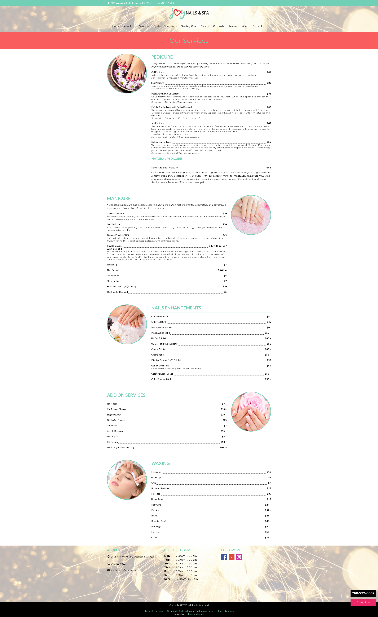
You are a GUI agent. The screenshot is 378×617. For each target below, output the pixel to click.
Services (144, 26)
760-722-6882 (167, 3)
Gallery (205, 26)
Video (245, 26)
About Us (129, 26)
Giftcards (218, 26)
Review (233, 26)
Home (116, 26)
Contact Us (259, 26)
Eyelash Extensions (165, 26)
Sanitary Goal (188, 26)
